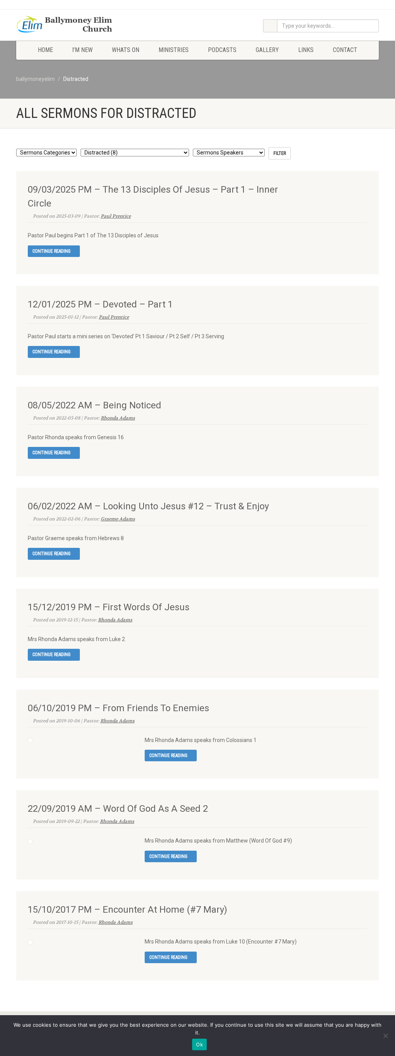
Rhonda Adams (118, 418)
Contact (345, 50)
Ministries (174, 50)
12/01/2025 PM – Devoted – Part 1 (100, 304)
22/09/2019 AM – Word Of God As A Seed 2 (118, 808)
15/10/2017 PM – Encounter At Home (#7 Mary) (127, 909)
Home (45, 50)
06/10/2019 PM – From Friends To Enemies (118, 708)
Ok (199, 1044)
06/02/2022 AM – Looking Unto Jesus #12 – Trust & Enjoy (148, 506)
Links (306, 50)
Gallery (267, 50)
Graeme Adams (118, 519)
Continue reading (52, 251)
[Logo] (72, 25)
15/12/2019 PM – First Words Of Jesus (108, 607)
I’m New (82, 50)
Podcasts (222, 50)
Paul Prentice (116, 216)
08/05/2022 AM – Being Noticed (94, 405)
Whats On (125, 50)
